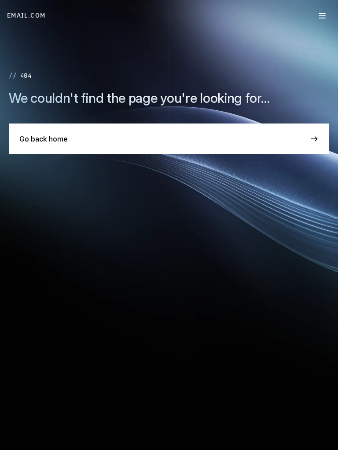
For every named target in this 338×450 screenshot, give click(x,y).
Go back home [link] (43, 138)
